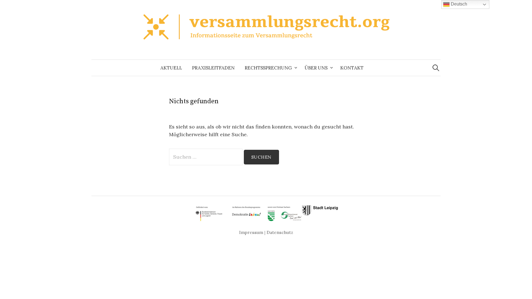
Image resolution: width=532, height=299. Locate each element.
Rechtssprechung (268, 68)
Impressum (251, 232)
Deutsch (458, 4)
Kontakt (352, 68)
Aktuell (171, 68)
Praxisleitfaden (213, 68)
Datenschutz (280, 232)
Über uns (316, 68)
